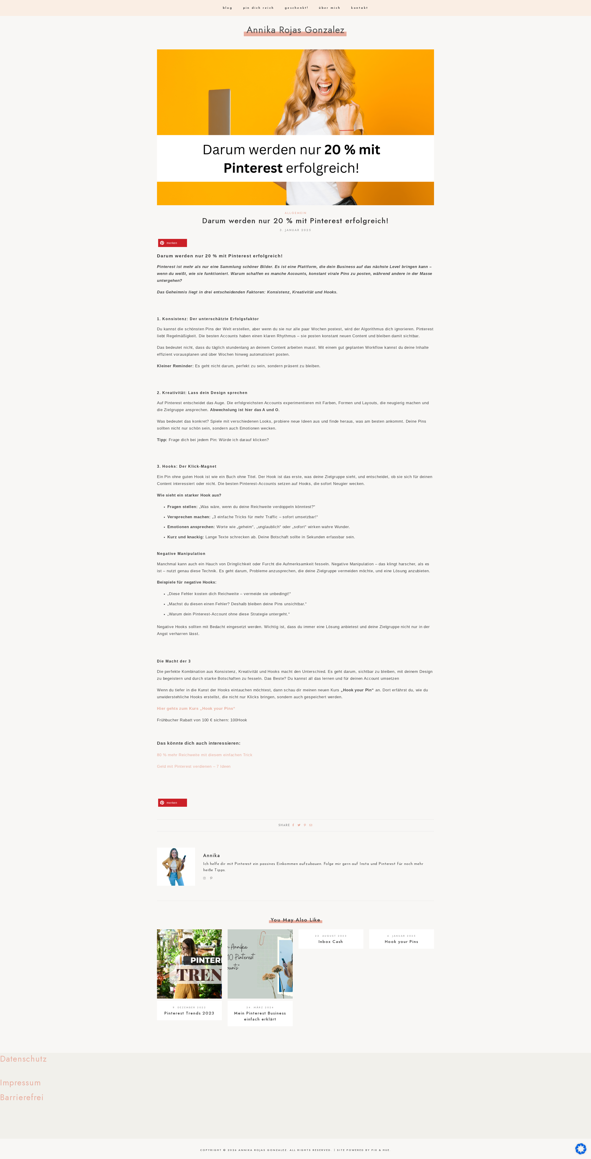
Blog (227, 7)
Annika (211, 855)
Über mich (330, 7)
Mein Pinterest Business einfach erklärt (260, 1016)
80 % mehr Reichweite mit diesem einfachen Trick (205, 755)
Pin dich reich (258, 7)
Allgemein (296, 213)
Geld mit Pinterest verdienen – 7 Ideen (194, 766)
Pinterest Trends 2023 (189, 1013)
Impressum (20, 1082)
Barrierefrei (22, 1097)
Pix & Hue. (381, 1150)
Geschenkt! (296, 7)
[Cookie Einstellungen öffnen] (580, 1153)
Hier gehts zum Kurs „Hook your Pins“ (196, 708)
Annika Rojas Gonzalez (296, 29)
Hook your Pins (401, 942)
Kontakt (359, 7)
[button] (172, 243)
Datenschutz (23, 1059)
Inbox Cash (331, 942)
